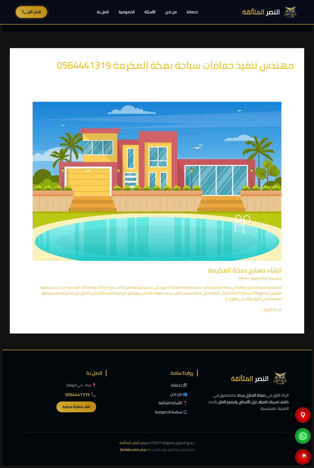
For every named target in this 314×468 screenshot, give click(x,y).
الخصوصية (127, 12)
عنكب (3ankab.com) (133, 450)
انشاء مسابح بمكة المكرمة (244, 270)
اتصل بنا (103, 12)
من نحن (171, 12)
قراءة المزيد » (271, 309)
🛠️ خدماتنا (179, 385)
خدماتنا (192, 12)
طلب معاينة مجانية (76, 406)
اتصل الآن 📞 (31, 11)
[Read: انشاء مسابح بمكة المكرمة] (157, 181)
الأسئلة (150, 12)
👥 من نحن (178, 394)
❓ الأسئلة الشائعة (172, 402)
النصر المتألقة (129, 443)
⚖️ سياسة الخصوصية (171, 411)
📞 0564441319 (80, 394)
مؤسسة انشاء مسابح (266, 278)
